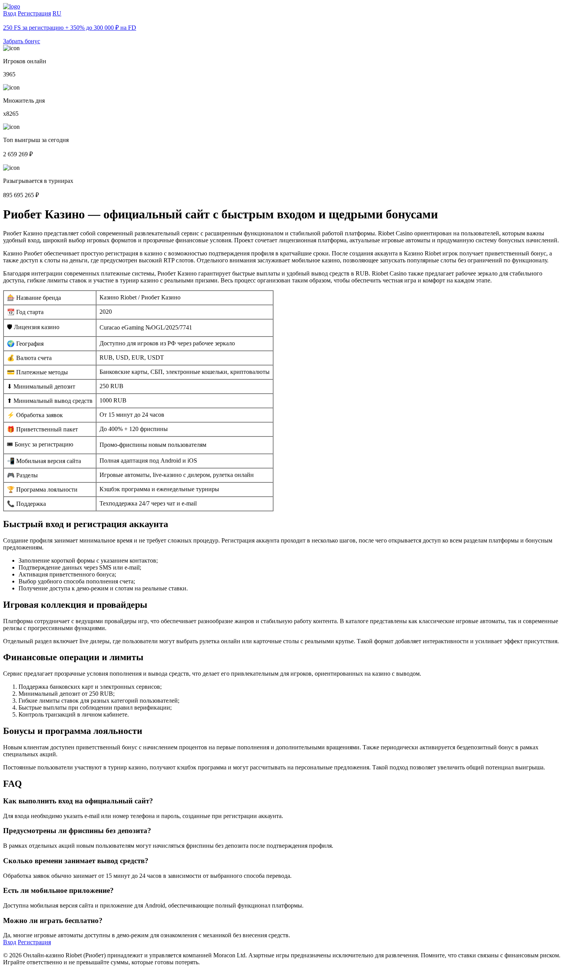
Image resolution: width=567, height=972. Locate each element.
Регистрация (34, 13)
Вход (9, 13)
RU (56, 13)
